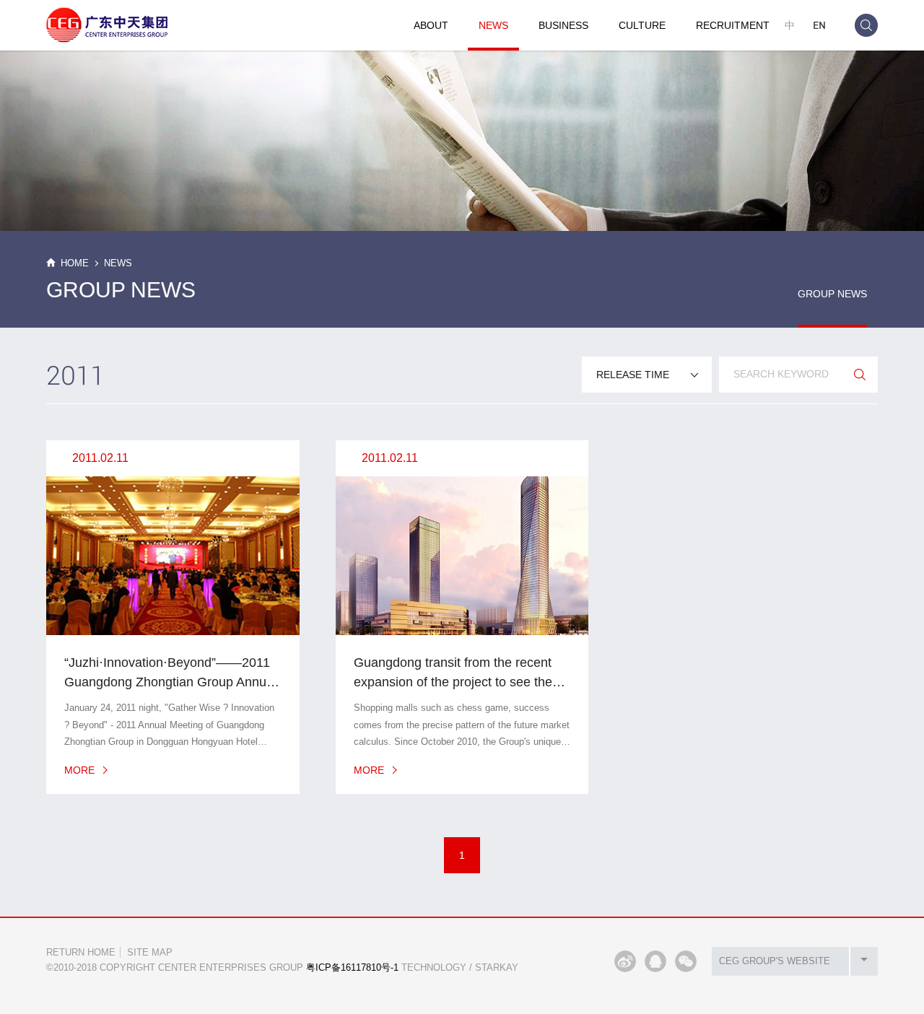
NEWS (493, 25)
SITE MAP (150, 952)
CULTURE (642, 25)
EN (819, 25)
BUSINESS (563, 25)
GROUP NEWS (832, 294)
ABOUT (431, 25)
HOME (75, 263)
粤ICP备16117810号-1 (352, 967)
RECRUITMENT (733, 25)
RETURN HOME (81, 952)
